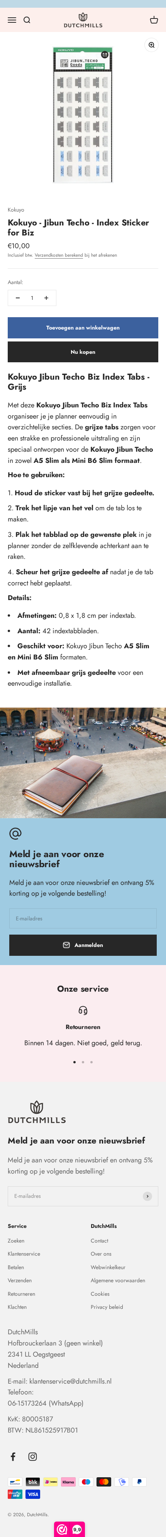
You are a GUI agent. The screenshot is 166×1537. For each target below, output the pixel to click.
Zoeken (16, 1240)
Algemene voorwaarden (118, 1280)
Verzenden (20, 1280)
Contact (99, 1240)
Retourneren (21, 1294)
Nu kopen (83, 352)
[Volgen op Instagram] (32, 1456)
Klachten (17, 1307)
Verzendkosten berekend (59, 255)
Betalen (16, 1267)
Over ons (101, 1254)
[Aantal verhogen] (46, 298)
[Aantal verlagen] (17, 298)
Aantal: (15, 282)
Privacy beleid (107, 1307)
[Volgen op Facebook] (13, 1456)
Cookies (100, 1294)
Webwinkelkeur (108, 1267)
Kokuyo (16, 210)
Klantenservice (24, 1254)
